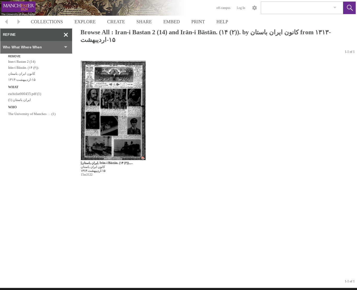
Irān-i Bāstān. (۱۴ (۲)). (23, 68)
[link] (335, 8)
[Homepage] (98, 8)
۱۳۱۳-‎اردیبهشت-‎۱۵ (22, 80)
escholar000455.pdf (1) (24, 94)
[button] (349, 8)
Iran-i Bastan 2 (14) (21, 62)
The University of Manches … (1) (31, 114)
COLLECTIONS (47, 21)
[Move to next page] (19, 22)
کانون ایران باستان (21, 74)
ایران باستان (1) (19, 100)
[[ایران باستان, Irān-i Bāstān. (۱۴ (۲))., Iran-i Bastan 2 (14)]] (113, 110)
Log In (241, 8)
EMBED (171, 21)
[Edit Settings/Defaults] (254, 8)
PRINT (198, 21)
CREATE (116, 21)
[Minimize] (66, 35)
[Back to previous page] (6, 22)
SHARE (144, 21)
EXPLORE (85, 21)
